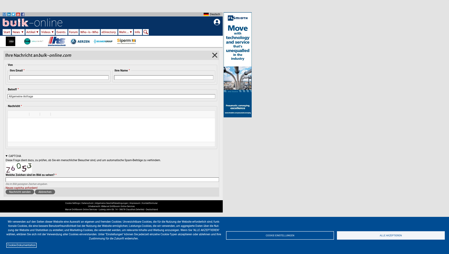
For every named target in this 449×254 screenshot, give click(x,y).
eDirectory (109, 32)
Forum (73, 32)
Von (10, 65)
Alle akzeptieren (391, 235)
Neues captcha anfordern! (22, 188)
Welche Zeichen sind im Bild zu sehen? (30, 175)
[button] (11, 114)
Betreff (12, 89)
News (16, 32)
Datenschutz (87, 203)
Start (7, 32)
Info (137, 32)
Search (146, 32)
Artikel (30, 32)
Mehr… (124, 32)
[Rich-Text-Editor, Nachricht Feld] (111, 130)
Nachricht (14, 106)
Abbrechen (45, 192)
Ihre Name (121, 70)
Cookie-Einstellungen (280, 235)
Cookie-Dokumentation (21, 245)
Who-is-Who (89, 32)
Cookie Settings (72, 203)
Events (61, 32)
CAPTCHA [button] (15, 156)
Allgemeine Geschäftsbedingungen (111, 203)
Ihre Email (16, 70)
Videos (46, 32)
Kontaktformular (150, 203)
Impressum (135, 203)
